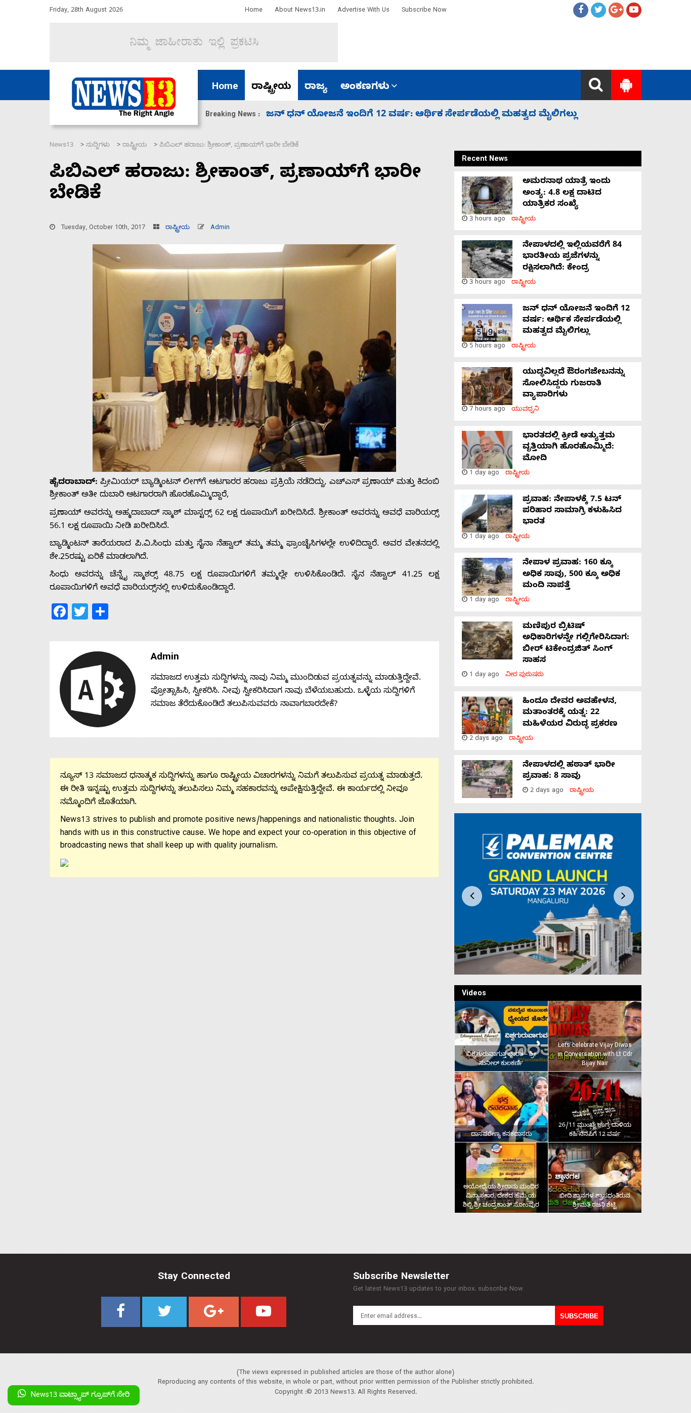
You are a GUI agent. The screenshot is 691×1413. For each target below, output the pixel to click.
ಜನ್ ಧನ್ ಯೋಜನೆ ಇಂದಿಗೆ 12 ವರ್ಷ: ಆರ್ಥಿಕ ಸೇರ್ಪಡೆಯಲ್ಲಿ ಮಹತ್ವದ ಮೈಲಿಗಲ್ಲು (576, 321)
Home (254, 11)
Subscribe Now (424, 11)
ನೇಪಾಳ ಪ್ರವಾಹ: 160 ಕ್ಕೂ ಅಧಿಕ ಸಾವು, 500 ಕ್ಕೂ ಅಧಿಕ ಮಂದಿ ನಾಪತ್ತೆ (571, 575)
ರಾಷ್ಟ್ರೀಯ (271, 87)
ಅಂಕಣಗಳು (365, 87)
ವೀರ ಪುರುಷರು (524, 675)
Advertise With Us (363, 11)
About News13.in (300, 11)
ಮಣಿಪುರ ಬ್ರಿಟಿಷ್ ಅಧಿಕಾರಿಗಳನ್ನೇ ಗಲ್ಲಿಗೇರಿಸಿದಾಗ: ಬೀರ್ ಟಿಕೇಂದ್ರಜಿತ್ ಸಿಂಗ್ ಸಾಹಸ (576, 644)
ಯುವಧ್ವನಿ (525, 410)
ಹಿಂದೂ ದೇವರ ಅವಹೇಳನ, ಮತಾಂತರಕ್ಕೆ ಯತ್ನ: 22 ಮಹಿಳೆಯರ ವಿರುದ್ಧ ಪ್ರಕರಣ (570, 713)
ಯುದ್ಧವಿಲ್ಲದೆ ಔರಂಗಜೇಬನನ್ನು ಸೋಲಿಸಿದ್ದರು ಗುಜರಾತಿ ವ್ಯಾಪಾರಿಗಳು (574, 384)
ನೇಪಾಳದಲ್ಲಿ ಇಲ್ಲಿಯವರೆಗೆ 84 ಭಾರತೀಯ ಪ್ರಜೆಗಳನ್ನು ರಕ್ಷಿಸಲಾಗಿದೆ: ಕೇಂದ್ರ (572, 257)
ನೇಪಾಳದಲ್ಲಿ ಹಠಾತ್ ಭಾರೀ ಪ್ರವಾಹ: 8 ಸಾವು (569, 771)
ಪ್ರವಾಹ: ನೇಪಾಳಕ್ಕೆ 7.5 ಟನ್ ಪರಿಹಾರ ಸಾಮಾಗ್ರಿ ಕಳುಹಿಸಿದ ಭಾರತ (572, 511)
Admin (220, 228)
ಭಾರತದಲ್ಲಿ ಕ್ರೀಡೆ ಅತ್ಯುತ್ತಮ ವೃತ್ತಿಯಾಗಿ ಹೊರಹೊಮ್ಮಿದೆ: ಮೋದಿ (385, 115)
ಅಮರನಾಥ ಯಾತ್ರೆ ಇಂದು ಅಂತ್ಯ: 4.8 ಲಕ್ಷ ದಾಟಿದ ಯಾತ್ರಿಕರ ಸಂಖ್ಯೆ (567, 193)
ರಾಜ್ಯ (316, 87)
